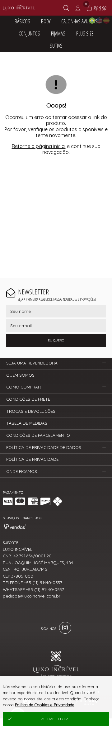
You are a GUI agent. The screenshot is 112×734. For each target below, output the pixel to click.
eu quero (56, 340)
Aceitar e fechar (56, 719)
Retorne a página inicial (39, 146)
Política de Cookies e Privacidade (44, 704)
